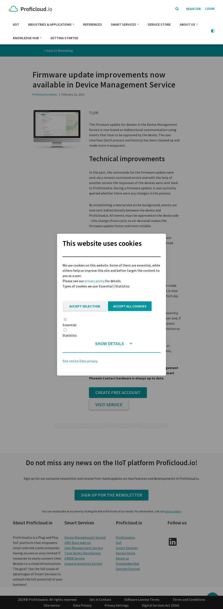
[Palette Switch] (213, 31)
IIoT (16, 24)
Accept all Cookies (129, 306)
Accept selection (84, 306)
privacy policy (94, 281)
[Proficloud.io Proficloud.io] (31, 9)
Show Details (109, 343)
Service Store (159, 24)
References (92, 24)
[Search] (177, 8)
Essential (69, 325)
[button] (73, 24)
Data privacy (88, 361)
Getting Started (64, 38)
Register (193, 9)
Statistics (70, 335)
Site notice (71, 361)
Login (210, 8)
